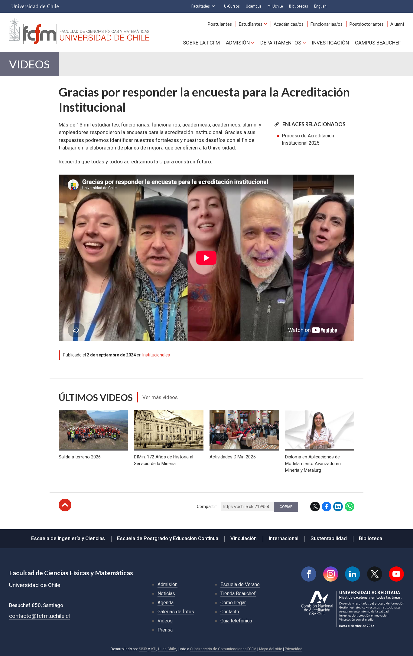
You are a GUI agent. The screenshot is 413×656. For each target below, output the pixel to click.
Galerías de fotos (176, 612)
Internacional (283, 538)
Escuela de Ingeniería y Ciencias (68, 538)
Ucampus (254, 6)
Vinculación (243, 538)
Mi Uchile (275, 6)
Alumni (397, 24)
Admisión (238, 43)
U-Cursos (232, 6)
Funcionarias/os (326, 24)
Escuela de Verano (240, 584)
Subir (65, 505)
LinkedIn (338, 506)
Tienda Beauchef (238, 593)
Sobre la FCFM (201, 43)
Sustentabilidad (329, 538)
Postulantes (219, 24)
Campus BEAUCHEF (378, 43)
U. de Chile (167, 649)
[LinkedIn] (352, 574)
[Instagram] (330, 574)
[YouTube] (396, 574)
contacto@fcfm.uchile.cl (39, 615)
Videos (29, 64)
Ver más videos (160, 397)
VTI (153, 649)
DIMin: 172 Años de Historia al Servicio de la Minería (163, 460)
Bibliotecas (298, 6)
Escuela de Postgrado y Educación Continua (167, 538)
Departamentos (280, 43)
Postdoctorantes (366, 24)
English (320, 6)
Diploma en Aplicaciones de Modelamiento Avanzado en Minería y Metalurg (313, 463)
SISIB (143, 649)
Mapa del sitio (270, 649)
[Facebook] (308, 574)
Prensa (165, 630)
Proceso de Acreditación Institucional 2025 (308, 139)
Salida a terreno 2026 (80, 457)
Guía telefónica (236, 621)
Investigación (330, 43)
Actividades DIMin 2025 (232, 457)
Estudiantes (250, 24)
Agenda (166, 602)
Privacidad (293, 649)
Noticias (166, 593)
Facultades (200, 6)
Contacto (229, 612)
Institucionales (156, 355)
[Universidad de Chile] (35, 6)
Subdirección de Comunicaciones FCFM (223, 649)
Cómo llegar (233, 602)
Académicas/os (289, 24)
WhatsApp (349, 506)
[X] (374, 574)
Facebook (326, 506)
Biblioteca (370, 538)
